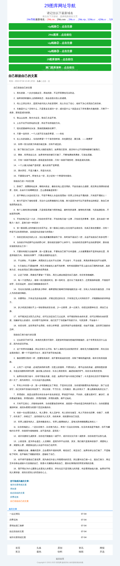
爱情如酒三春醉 (17, 525)
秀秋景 (13, 489)
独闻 (81, 551)
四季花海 (14, 497)
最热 (39, 551)
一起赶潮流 (15, 514)
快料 (60, 551)
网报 (102, 548)
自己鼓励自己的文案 (19, 501)
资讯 (81, 548)
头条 (39, 81)
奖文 (18, 551)
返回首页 (60, 559)
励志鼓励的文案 (17, 493)
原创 (60, 548)
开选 (102, 551)
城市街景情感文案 (18, 485)
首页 (18, 548)
